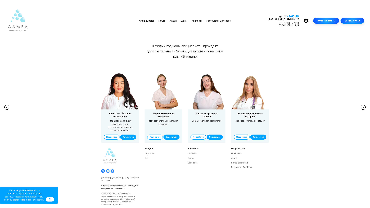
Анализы (192, 153)
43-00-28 (293, 16)
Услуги (161, 20)
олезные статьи (240, 163)
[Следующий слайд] (363, 107)
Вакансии (192, 163)
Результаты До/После (218, 20)
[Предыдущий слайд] (6, 107)
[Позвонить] (103, 171)
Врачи (191, 158)
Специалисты (146, 20)
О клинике (236, 153)
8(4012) (282, 17)
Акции (173, 20)
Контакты (197, 20)
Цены (184, 20)
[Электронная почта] (108, 171)
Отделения (150, 153)
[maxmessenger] (306, 21)
